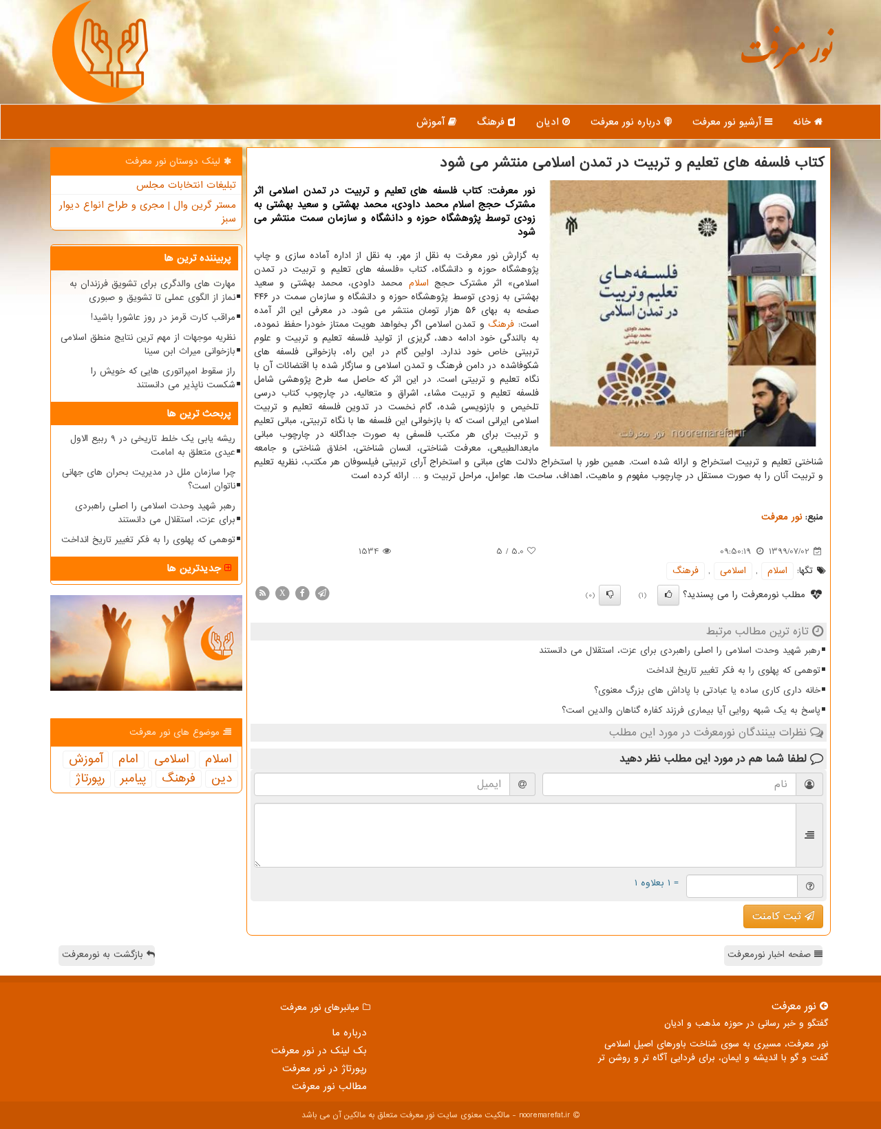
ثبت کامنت (778, 916)
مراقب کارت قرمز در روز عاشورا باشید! (163, 317)
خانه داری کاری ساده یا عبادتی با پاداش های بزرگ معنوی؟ (707, 690)
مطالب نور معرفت (329, 1086)
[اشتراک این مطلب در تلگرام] (322, 592)
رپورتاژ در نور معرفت (324, 1068)
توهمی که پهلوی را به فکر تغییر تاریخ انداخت (733, 670)
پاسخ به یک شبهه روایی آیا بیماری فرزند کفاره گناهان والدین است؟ (691, 710)
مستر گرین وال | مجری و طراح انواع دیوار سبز (147, 211)
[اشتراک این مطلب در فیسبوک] (302, 592)
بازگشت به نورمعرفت (104, 954)
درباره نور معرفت (627, 121)
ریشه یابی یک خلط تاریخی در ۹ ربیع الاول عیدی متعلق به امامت (152, 445)
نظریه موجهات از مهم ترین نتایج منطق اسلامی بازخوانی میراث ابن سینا (148, 344)
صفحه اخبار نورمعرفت (771, 954)
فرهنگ (492, 121)
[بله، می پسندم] (668, 595)
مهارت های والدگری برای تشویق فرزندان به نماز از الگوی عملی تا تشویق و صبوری (152, 290)
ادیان (549, 121)
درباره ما (349, 1032)
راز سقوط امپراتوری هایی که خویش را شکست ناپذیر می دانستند (163, 378)
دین (221, 779)
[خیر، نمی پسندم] (610, 595)
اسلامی (733, 570)
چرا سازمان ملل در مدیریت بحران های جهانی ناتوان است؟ (148, 479)
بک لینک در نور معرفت (319, 1050)
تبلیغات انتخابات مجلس (186, 185)
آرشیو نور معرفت (728, 121)
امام (128, 759)
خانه (803, 121)
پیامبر (133, 779)
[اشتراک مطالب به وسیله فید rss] (262, 592)
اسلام (419, 283)
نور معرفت (786, 58)
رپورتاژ (90, 779)
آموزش (432, 121)
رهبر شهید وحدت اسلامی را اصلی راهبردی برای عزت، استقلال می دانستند (679, 650)
